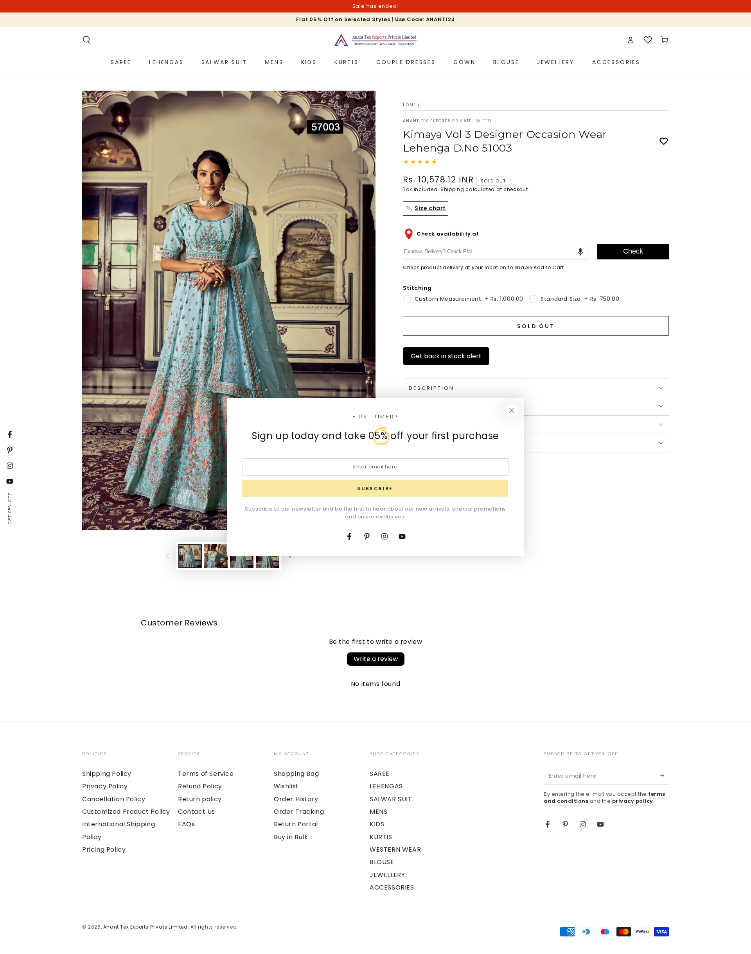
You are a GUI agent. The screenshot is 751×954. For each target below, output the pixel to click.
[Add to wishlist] (664, 141)
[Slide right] (290, 556)
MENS (378, 811)
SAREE (380, 773)
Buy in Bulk (291, 837)
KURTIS (381, 837)
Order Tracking (299, 811)
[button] (86, 39)
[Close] (511, 410)
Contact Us (196, 811)
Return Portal (296, 824)
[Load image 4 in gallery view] (267, 556)
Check (633, 251)
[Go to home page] (375, 40)
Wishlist (286, 786)
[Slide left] (167, 556)
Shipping (452, 189)
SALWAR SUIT (391, 799)
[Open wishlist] (647, 40)
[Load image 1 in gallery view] (190, 556)
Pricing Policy (104, 849)
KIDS (377, 824)
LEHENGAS (386, 786)
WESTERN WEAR (395, 849)
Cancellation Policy (113, 799)
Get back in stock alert (446, 356)
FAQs (186, 824)
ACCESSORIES (392, 887)
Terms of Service (206, 773)
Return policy (200, 799)
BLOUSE (382, 862)
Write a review (376, 658)
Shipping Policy (106, 773)
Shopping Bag (296, 773)
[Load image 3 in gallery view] (241, 556)
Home (409, 105)
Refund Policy (200, 786)
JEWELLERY (387, 874)
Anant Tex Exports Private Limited (447, 121)
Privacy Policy (105, 786)
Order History (296, 799)
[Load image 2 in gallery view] (216, 556)
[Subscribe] (664, 775)
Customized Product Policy (126, 811)
